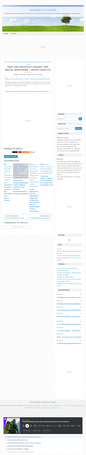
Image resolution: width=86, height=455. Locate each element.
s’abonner (28, 430)
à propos (47, 430)
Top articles (44, 405)
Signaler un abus (58, 405)
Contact (13, 33)
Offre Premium (28, 407)
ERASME (69, 177)
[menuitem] (5, 34)
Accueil (6, 33)
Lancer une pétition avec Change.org (68, 255)
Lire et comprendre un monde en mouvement (19, 62)
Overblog (53, 402)
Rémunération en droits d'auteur (76, 405)
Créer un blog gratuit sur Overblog (32, 405)
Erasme (59, 249)
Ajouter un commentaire (17, 227)
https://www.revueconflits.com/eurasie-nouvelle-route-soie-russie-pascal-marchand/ (28, 91)
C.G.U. (65, 405)
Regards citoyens (43, 10)
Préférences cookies (55, 407)
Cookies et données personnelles (41, 407)
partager (38, 430)
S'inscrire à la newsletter (11, 156)
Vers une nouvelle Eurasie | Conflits (40, 79)
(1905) (65, 277)
